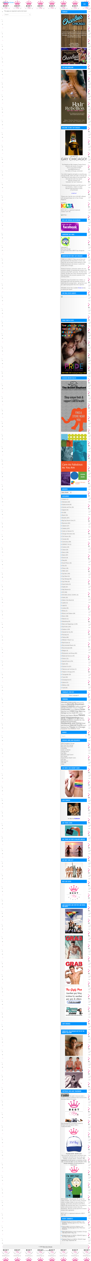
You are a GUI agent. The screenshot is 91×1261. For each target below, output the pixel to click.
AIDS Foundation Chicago (67, 743)
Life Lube (63, 759)
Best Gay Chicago (47, 1246)
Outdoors (64, 629)
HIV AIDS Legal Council (67, 754)
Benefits (64, 518)
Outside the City (66, 632)
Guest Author (65, 584)
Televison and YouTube (68, 669)
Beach (63, 515)
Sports (63, 664)
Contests (64, 547)
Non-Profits (65, 626)
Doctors (64, 557)
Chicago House (65, 751)
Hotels (63, 597)
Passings (64, 634)
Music (63, 616)
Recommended (66, 648)
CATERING (64, 748)
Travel (63, 677)
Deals (63, 555)
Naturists (64, 618)
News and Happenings (68, 624)
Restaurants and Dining (68, 653)
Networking (65, 621)
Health (63, 587)
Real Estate (65, 642)
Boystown (64, 523)
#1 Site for (74, 818)
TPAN (62, 764)
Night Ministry (64, 761)
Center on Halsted (66, 531)
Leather (64, 602)
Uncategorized (65, 679)
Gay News (63, 753)
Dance (63, 552)
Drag (63, 560)
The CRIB (63, 762)
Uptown (64, 682)
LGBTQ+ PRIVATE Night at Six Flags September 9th (74, 1236)
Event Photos (65, 563)
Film (63, 565)
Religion (64, 650)
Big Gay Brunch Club (67, 520)
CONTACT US (65, 544)
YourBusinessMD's (66, 1126)
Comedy (64, 539)
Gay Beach (65, 576)
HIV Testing (64, 756)
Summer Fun (65, 666)
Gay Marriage (65, 579)
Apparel (64, 510)
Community (65, 541)
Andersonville (65, 504)
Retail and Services (67, 656)
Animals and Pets (66, 507)
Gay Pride (64, 581)
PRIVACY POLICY (67, 640)
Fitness (64, 568)
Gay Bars (64, 573)
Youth (63, 687)
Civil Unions (65, 536)
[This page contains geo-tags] (64, 214)
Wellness (64, 685)
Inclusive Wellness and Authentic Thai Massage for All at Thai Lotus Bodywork (73, 1223)
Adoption (64, 499)
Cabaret (64, 525)
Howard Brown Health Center (68, 758)
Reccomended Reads (67, 645)
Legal (63, 605)
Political (64, 637)
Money (64, 610)
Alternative (65, 502)
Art (63, 512)
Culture (64, 549)
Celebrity (64, 528)
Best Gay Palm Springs (67, 745)
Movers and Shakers (67, 613)
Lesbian (64, 608)
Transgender (65, 674)
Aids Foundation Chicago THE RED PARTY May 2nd (74, 1232)
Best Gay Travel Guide (67, 746)
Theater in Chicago (67, 671)
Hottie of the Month (67, 600)
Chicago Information (67, 533)
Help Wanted (65, 589)
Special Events (66, 661)
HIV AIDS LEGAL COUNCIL (69, 594)
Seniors (64, 658)
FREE (63, 571)
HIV (63, 592)
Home (84, 4)
